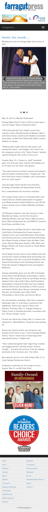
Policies (5, 502)
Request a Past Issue (9, 487)
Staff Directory (7, 494)
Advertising (6, 491)
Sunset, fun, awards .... (16, 37)
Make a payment (8, 498)
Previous (5, 78)
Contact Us (6, 483)
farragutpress (8, 27)
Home (4, 461)
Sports (4, 476)
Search (28, 483)
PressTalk (29, 461)
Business (5, 468)
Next (42, 78)
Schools (5, 472)
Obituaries (30, 472)
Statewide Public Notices (35, 479)
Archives (29, 487)
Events (28, 476)
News (4, 465)
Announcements (32, 468)
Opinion (5, 479)
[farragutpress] (24, 7)
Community (30, 465)
